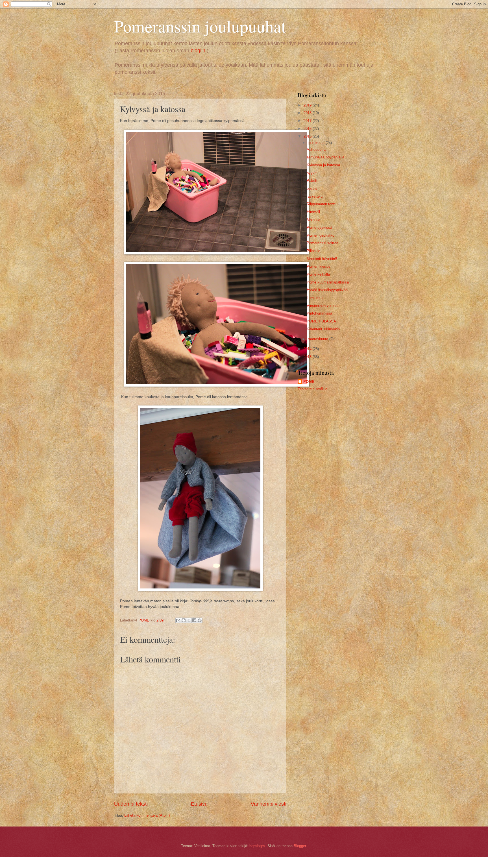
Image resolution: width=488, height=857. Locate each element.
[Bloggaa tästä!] (183, 620)
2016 (308, 129)
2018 (308, 113)
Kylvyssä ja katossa (323, 165)
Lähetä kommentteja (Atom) (147, 815)
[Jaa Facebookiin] (194, 620)
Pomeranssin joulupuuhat (200, 26)
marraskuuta (318, 339)
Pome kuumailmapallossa (328, 282)
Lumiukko (315, 298)
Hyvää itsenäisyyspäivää (327, 290)
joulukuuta (317, 143)
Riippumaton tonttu (322, 204)
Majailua (313, 220)
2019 (308, 105)
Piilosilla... (315, 251)
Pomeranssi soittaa (322, 243)
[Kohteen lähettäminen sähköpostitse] (178, 620)
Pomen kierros (318, 266)
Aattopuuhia (316, 149)
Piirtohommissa (319, 313)
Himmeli (313, 212)
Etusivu (199, 804)
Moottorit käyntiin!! (322, 259)
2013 (308, 357)
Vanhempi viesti (268, 804)
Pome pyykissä (319, 227)
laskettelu (315, 196)
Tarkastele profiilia (312, 389)
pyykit (312, 173)
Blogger (300, 846)
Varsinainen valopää (323, 306)
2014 (308, 349)
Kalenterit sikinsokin (323, 329)
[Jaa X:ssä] (189, 620)
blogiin (198, 50)
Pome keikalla (318, 274)
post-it (312, 188)
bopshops (257, 846)
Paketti (312, 180)
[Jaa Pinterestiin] (199, 620)
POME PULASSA (321, 321)
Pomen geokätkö (320, 235)
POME (308, 382)
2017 (308, 121)
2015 (308, 136)
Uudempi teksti (131, 804)
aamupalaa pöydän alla (325, 157)
